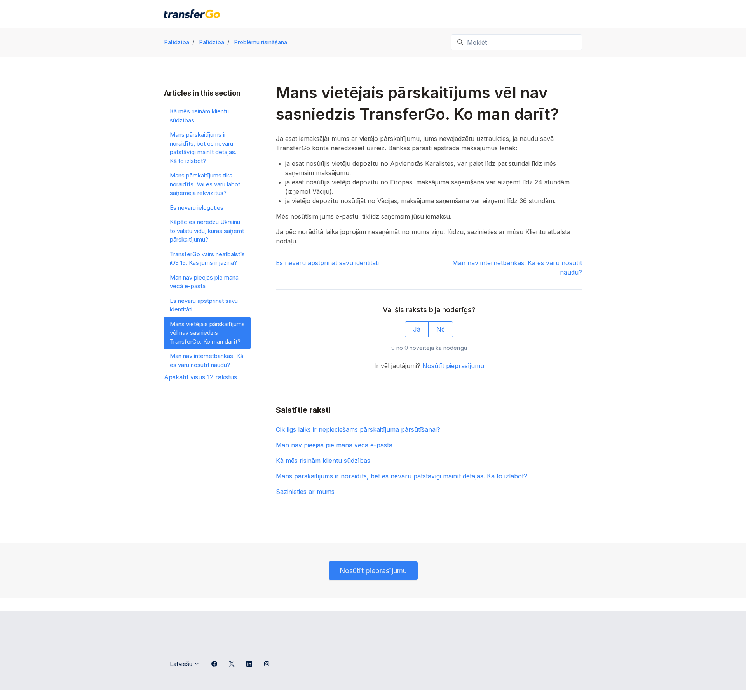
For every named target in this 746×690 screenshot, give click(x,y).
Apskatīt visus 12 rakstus (200, 377)
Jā (416, 329)
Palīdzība (176, 42)
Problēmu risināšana (260, 42)
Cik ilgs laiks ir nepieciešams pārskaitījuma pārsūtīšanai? (358, 429)
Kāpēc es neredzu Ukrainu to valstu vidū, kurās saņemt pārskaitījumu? (207, 230)
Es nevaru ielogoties (196, 207)
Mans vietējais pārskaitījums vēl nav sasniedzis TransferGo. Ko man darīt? (207, 332)
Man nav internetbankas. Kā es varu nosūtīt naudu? (206, 360)
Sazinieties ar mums (305, 491)
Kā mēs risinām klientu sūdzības (323, 460)
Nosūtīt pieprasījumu (453, 366)
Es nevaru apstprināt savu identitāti (327, 263)
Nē (440, 329)
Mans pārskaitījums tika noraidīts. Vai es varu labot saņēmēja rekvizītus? (205, 184)
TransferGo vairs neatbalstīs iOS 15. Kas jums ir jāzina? (207, 258)
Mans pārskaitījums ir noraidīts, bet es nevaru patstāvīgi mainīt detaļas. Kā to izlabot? (401, 476)
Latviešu (182, 663)
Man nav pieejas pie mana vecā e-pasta (334, 445)
